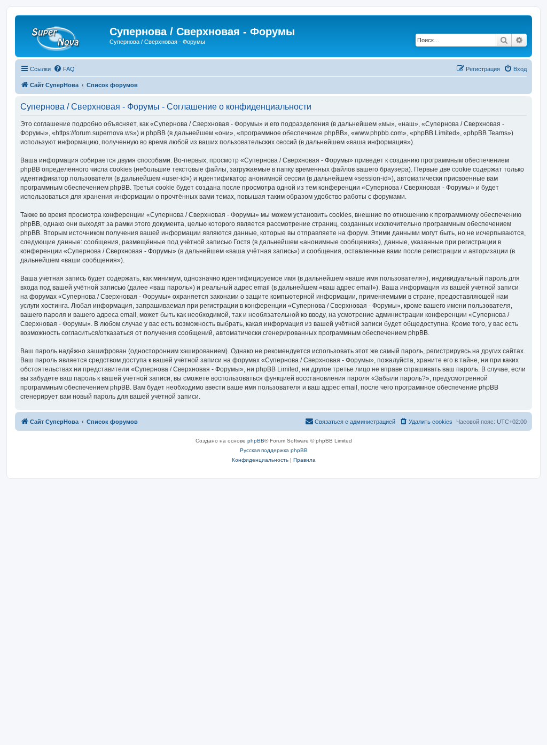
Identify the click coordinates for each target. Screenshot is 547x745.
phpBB (255, 441)
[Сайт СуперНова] (64, 35)
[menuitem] (64, 69)
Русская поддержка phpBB (274, 450)
